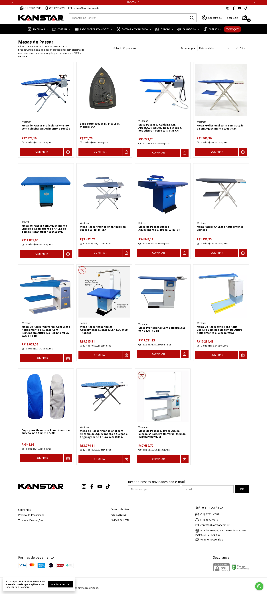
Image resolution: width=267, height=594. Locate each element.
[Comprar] (68, 152)
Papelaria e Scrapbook (135, 29)
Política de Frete (120, 520)
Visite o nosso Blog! (212, 539)
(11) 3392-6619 (56, 8)
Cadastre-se (215, 17)
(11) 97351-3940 (33, 8)
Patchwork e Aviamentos (94, 29)
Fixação (165, 29)
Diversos (214, 29)
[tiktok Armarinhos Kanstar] (246, 8)
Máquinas (39, 29)
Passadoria (189, 29)
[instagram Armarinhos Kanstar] (228, 8)
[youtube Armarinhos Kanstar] (240, 8)
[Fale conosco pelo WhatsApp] (259, 586)
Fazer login (232, 17)
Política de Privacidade (31, 515)
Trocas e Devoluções (30, 520)
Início (21, 46)
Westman (26, 121)
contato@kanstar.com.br (86, 8)
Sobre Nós (24, 509)
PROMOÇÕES (232, 29)
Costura (62, 29)
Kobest (25, 222)
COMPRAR (41, 151)
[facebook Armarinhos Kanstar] (234, 8)
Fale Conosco (118, 514)
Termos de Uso (119, 509)
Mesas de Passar (54, 46)
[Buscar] (192, 17)
